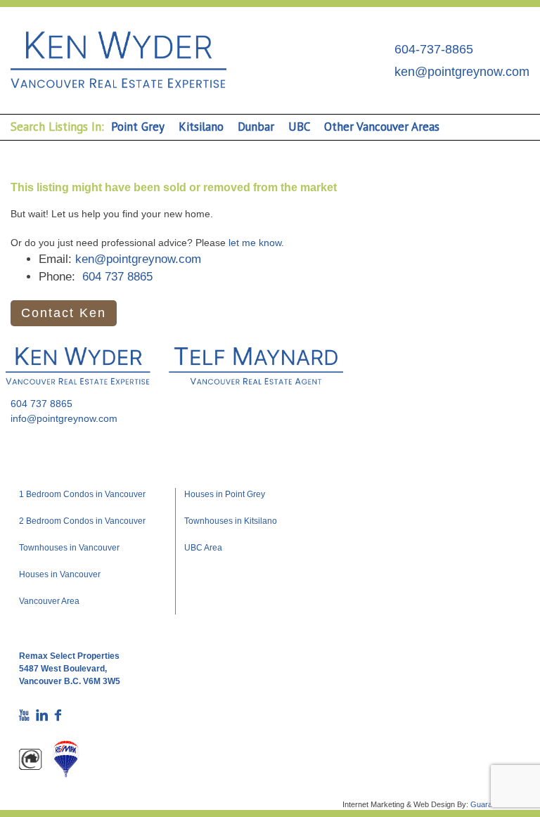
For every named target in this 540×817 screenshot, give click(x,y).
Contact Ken (63, 313)
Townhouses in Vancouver (69, 548)
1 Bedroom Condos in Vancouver (82, 494)
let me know (255, 242)
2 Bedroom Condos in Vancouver (82, 521)
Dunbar (256, 126)
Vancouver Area (49, 601)
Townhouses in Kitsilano (230, 521)
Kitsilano (201, 126)
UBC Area (203, 548)
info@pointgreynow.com (64, 418)
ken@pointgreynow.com (461, 72)
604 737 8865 (117, 276)
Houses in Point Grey (224, 494)
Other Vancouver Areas (381, 126)
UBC (299, 126)
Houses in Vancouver (60, 574)
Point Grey (138, 126)
